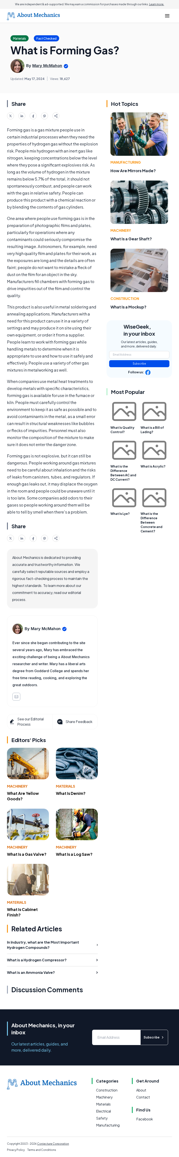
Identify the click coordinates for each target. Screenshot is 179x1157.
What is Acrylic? (153, 466)
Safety (102, 1118)
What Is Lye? (120, 514)
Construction (124, 298)
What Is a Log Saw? (74, 854)
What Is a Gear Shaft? (131, 238)
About (141, 1090)
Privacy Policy (16, 1150)
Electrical (103, 1111)
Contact (143, 1097)
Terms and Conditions (41, 1150)
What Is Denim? (71, 793)
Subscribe (139, 363)
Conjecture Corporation (53, 1143)
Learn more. (156, 4)
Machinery (17, 786)
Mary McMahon (47, 65)
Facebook (144, 1119)
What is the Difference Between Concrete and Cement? (151, 522)
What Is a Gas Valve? (26, 854)
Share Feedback (78, 721)
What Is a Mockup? (128, 306)
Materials (65, 786)
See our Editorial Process (30, 721)
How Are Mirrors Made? (133, 170)
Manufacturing (125, 162)
